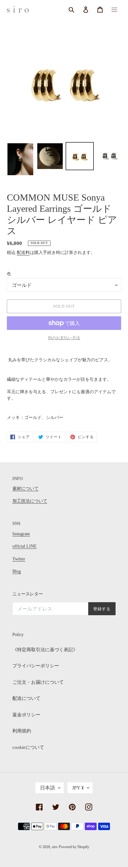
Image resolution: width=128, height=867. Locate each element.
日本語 (47, 787)
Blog (16, 571)
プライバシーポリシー (35, 665)
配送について (26, 698)
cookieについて (28, 747)
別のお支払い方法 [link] (64, 338)
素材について (25, 488)
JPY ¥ (78, 787)
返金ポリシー (26, 714)
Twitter (18, 559)
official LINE (24, 546)
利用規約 (21, 730)
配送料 (23, 252)
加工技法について (29, 501)
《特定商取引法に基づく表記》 (45, 649)
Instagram (21, 533)
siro (54, 847)
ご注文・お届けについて (38, 682)
